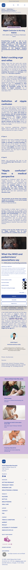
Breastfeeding (6, 501)
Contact (5, 510)
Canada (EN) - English (6, 544)
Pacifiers (5, 496)
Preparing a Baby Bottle (10, 447)
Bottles (4, 499)
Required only (14, 303)
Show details (21, 292)
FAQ (3, 513)
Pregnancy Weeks (7, 485)
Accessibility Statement (9, 527)
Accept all (14, 296)
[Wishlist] (18, 5)
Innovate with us (7, 530)
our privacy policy (5, 275)
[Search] (14, 5)
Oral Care (5, 504)
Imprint (4, 522)
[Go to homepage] (3, 5)
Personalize (14, 299)
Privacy (4, 525)
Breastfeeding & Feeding (10, 490)
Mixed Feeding (8, 398)
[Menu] (24, 5)
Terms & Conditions (8, 519)
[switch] (24, 282)
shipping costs (19, 561)
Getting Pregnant (8, 482)
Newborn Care (6, 487)
